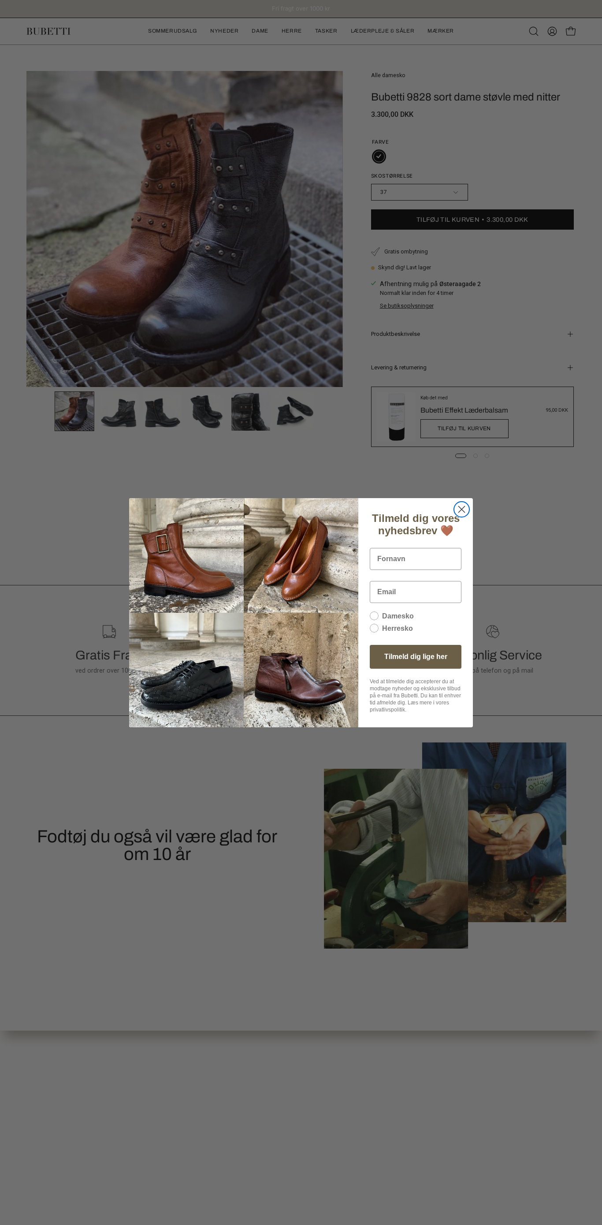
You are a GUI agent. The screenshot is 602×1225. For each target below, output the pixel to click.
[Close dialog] (461, 509)
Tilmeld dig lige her (415, 656)
